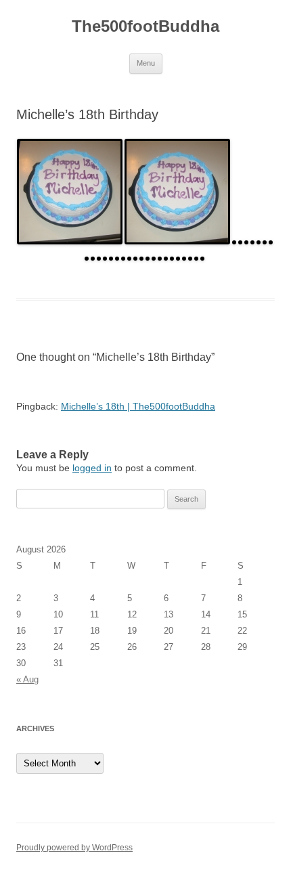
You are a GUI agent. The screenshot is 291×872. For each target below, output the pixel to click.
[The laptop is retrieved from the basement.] (136, 257)
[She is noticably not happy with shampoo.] (88, 257)
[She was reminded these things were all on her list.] (130, 257)
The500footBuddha (145, 26)
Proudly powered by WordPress (74, 847)
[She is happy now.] (173, 257)
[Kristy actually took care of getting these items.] (112, 257)
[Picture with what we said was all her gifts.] (124, 257)
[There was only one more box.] (167, 257)
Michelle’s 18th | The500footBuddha (138, 406)
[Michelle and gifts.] (266, 241)
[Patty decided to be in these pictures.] (191, 257)
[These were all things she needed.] (106, 257)
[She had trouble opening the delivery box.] (149, 257)
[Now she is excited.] (142, 257)
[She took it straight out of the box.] (179, 257)
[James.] (241, 241)
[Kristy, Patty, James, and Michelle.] (247, 241)
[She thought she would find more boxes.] (161, 257)
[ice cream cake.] (71, 241)
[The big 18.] (235, 241)
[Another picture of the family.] (253, 241)
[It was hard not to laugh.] (94, 257)
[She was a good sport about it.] (100, 257)
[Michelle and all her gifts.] (197, 257)
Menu (146, 63)
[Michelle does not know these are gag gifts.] (272, 241)
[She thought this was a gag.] (155, 257)
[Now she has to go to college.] (185, 257)
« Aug (27, 679)
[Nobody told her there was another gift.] (118, 257)
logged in (92, 467)
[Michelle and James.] (203, 257)
